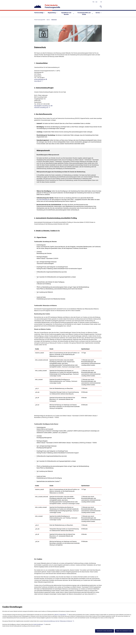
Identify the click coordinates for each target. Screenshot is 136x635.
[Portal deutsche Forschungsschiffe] (47, 6)
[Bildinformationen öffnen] (100, 40)
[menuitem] (39, 13)
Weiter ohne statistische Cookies (124, 630)
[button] (48, 481)
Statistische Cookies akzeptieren (104, 630)
